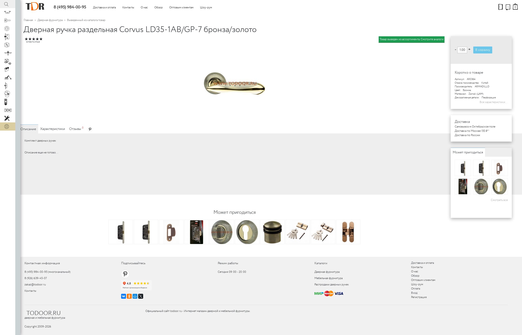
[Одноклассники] (129, 296)
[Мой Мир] (135, 296)
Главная (28, 20)
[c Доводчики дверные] (7, 77)
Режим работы (228, 263)
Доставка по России (467, 135)
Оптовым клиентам (181, 8)
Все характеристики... (494, 102)
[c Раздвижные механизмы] (7, 53)
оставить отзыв (33, 41)
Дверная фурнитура (50, 20)
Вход (414, 293)
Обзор (158, 8)
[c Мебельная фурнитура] (7, 12)
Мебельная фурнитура (328, 278)
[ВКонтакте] (123, 296)
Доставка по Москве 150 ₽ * (472, 131)
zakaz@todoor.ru (35, 285)
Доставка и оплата (104, 8)
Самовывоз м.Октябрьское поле (475, 127)
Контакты (128, 8)
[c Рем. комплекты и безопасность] (7, 118)
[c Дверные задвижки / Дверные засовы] (7, 110)
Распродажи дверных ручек (331, 285)
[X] (140, 296)
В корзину (482, 50)
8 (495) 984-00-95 (70, 7)
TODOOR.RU (44, 313)
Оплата (415, 289)
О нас (144, 8)
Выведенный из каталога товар (86, 20)
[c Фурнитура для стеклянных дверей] (7, 94)
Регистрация (419, 297)
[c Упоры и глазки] (7, 61)
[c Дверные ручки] (7, 20)
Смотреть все (499, 200)
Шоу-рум (206, 8)
